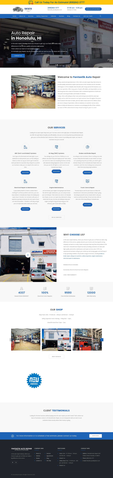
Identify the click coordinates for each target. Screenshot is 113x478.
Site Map (49, 460)
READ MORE (25, 172)
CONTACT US (18, 55)
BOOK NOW (95, 436)
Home (14, 16)
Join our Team (87, 16)
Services (30, 16)
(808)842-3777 (76, 2)
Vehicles (53, 16)
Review (38, 458)
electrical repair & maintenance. (71, 258)
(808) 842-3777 (90, 458)
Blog (68, 16)
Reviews (61, 16)
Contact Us (76, 16)
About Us (22, 16)
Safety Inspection (42, 16)
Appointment (50, 456)
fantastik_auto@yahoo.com (55, 9)
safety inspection (86, 256)
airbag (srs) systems (75, 256)
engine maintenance (97, 256)
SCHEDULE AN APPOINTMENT (56, 392)
